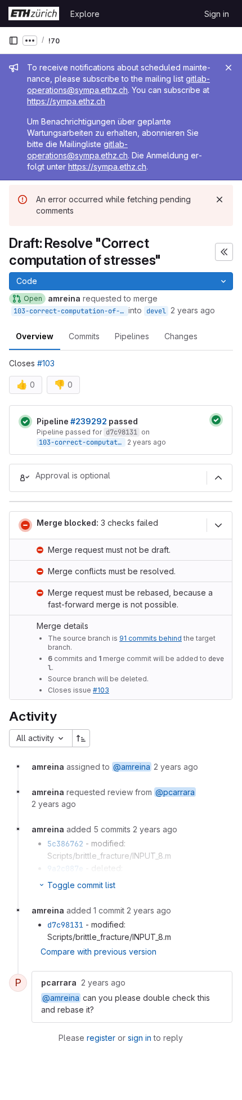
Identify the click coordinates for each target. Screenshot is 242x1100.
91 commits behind (150, 638)
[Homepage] (33, 14)
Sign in (216, 14)
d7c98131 (121, 432)
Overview (34, 336)
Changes (181, 336)
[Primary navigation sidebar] (14, 41)
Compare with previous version (98, 951)
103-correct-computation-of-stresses (71, 311)
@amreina (131, 766)
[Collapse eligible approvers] (218, 478)
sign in (139, 1038)
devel (156, 311)
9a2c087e (65, 868)
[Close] (228, 67)
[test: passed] (216, 420)
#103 (46, 363)
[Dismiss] (219, 199)
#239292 (88, 421)
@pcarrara (175, 792)
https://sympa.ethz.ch (66, 101)
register (101, 1038)
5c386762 (65, 844)
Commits (84, 336)
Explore (85, 14)
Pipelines (132, 336)
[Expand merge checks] (218, 525)
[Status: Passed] (25, 421)
